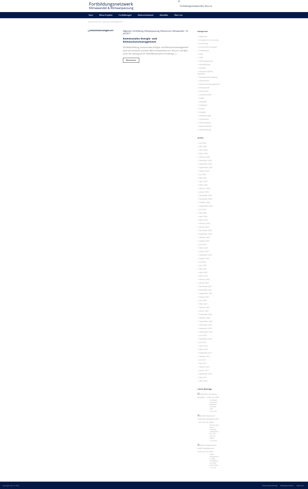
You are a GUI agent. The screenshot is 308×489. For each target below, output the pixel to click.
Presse (202, 109)
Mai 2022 (203, 269)
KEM (201, 57)
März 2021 (203, 304)
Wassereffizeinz (205, 126)
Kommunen (204, 91)
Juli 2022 (202, 262)
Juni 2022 (203, 265)
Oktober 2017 (204, 356)
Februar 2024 (204, 223)
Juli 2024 (202, 209)
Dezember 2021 (205, 286)
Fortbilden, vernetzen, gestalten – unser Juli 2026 (213, 404)
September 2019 (205, 332)
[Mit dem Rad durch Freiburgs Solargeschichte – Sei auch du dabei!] (208, 419)
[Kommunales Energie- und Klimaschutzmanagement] (103, 30)
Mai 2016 (203, 377)
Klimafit (202, 68)
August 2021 (204, 297)
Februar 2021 (204, 307)
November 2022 (205, 255)
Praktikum (203, 105)
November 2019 (205, 328)
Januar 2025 (204, 192)
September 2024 (205, 206)
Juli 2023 (202, 244)
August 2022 (204, 258)
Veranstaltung (205, 123)
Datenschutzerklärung (269, 486)
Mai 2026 (203, 146)
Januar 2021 (204, 311)
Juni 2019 (203, 335)
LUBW (201, 98)
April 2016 (203, 381)
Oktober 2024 (204, 202)
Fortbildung (138, 31)
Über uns (178, 15)
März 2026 (203, 153)
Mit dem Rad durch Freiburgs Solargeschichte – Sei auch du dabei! (214, 431)
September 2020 (205, 321)
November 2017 (205, 353)
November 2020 (205, 314)
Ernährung (203, 43)
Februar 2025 (204, 188)
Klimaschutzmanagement (209, 84)
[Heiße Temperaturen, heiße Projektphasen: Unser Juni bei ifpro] (208, 448)
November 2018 (205, 339)
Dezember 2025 (205, 160)
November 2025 (205, 164)
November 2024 (205, 199)
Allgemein (127, 31)
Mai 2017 (203, 363)
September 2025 (205, 167)
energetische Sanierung (208, 40)
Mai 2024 (203, 213)
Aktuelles (164, 15)
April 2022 (203, 272)
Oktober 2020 (204, 318)
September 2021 (205, 293)
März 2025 (203, 185)
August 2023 (204, 241)
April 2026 (203, 150)
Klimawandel (178, 31)
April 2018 (203, 346)
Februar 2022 (204, 279)
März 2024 (203, 220)
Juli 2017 (202, 360)
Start (91, 15)
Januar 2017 (204, 370)
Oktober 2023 (204, 237)
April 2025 (203, 181)
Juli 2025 (202, 174)
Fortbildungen (125, 15)
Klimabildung (204, 64)
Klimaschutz (165, 31)
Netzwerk (203, 102)
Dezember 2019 (205, 325)
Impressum (300, 486)
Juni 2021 (203, 300)
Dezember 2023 (205, 230)
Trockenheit (204, 119)
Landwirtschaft (205, 95)
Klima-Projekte (105, 15)
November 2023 (205, 234)
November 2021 (205, 290)
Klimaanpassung (151, 31)
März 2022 (203, 276)
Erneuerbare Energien (208, 47)
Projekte (202, 112)
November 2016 (205, 374)
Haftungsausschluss (287, 486)
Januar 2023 (204, 251)
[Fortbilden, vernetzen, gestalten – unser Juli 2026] (208, 396)
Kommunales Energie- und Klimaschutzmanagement (140, 40)
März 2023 (203, 248)
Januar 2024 (204, 227)
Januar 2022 (204, 283)
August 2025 (204, 171)
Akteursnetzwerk (146, 15)
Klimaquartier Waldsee (208, 77)
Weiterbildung (205, 130)
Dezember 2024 (205, 195)
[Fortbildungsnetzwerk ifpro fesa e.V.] (195, 6)
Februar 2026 (204, 157)
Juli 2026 (202, 143)
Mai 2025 (203, 178)
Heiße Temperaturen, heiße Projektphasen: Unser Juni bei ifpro (214, 459)
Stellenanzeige (205, 116)
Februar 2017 (204, 367)
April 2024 (203, 216)
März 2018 (203, 349)
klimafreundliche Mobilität (205, 72)
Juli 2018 (202, 342)
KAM (201, 54)
